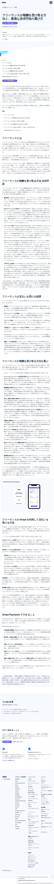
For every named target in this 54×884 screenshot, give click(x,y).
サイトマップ (44, 800)
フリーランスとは (6, 62)
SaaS (29, 804)
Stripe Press (44, 815)
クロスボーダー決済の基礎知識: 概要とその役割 (15, 709)
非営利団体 (30, 825)
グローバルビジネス (33, 794)
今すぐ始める (20, 668)
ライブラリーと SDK (33, 863)
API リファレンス (32, 857)
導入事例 (43, 781)
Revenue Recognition (20, 820)
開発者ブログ (31, 867)
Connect (17, 793)
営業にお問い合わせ (18, 741)
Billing (16, 785)
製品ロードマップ (45, 809)
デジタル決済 (32, 413)
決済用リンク (17, 252)
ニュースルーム (45, 813)
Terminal (17, 826)
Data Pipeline (18, 797)
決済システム (40, 393)
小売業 (29, 833)
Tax (16, 824)
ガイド (42, 779)
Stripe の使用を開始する (9, 23)
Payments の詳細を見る (8, 760)
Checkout (17, 789)
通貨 (22, 527)
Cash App (40, 208)
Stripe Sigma (18, 822)
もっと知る (5, 39)
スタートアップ (32, 781)
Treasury (17, 828)
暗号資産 (17, 795)
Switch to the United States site (26, 880)
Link (16, 808)
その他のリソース (7, 7)
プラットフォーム (32, 802)
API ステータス (31, 859)
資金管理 (30, 800)
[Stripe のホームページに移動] (3, 777)
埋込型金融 (30, 790)
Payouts (17, 816)
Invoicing (17, 804)
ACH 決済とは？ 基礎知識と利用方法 (12, 713)
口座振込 (12, 197)
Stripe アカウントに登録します (26, 540)
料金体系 (17, 779)
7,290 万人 (18, 86)
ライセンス (43, 798)
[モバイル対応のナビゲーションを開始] (51, 2)
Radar (16, 818)
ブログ (42, 783)
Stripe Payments (7, 619)
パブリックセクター (33, 831)
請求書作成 (20, 587)
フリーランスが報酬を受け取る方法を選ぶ (13, 71)
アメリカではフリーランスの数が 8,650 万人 (30, 171)
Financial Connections (20, 801)
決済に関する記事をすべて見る (9, 704)
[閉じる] (51, 876)
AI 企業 (29, 806)
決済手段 (17, 527)
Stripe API (39, 566)
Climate (17, 791)
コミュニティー (45, 785)
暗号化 (13, 433)
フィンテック (31, 812)
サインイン (43, 832)
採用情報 (43, 811)
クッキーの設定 (45, 802)
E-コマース (30, 788)
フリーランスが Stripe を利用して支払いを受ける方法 (15, 73)
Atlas (16, 781)
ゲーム (29, 814)
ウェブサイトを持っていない (25, 555)
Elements (17, 799)
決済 (15, 7)
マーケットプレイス (33, 798)
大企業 (29, 779)
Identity (17, 802)
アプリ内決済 (31, 796)
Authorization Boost (20, 783)
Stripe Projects (31, 865)
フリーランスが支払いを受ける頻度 (11, 68)
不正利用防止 (20, 433)
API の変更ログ (31, 861)
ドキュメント (31, 855)
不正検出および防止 (9, 439)
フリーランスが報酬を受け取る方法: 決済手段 (13, 65)
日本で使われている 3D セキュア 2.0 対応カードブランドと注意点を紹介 (21, 711)
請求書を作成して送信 (16, 589)
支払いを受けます (30, 167)
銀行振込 (21, 197)
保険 (29, 819)
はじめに (4, 60)
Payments (17, 814)
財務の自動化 (31, 792)
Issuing (17, 806)
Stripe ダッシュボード (43, 557)
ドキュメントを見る (33, 758)
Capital (17, 787)
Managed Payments (20, 810)
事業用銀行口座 (33, 544)
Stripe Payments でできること (10, 76)
